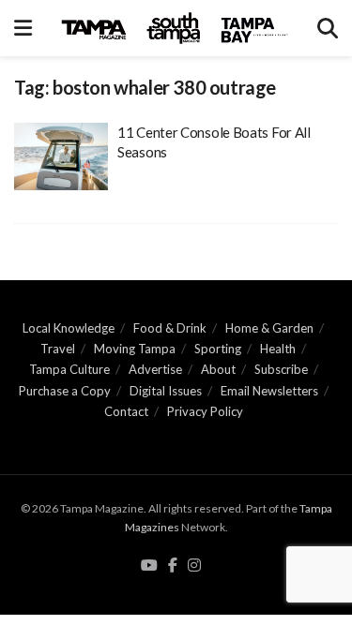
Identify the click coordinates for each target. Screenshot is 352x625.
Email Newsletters (269, 390)
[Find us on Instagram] (194, 566)
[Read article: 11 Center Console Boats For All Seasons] (61, 156)
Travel (57, 348)
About (218, 369)
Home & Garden (269, 327)
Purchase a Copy (65, 390)
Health (278, 348)
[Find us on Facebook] (172, 566)
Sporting (217, 348)
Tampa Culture (69, 369)
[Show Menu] (23, 28)
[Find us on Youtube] (149, 566)
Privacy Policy (205, 411)
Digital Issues (166, 390)
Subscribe (281, 369)
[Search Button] (327, 28)
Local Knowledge (69, 327)
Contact (126, 411)
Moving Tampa (135, 348)
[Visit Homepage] (174, 28)
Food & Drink (170, 327)
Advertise (155, 369)
